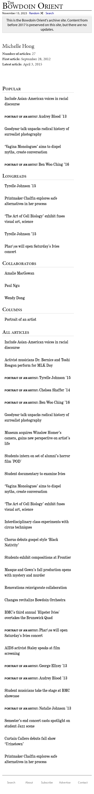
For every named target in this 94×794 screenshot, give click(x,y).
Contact (83, 782)
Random (34, 13)
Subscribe (47, 782)
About (29, 782)
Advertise (65, 782)
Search (50, 13)
